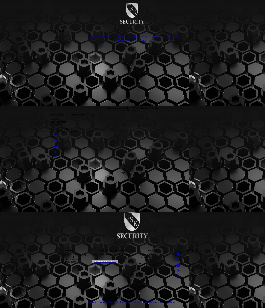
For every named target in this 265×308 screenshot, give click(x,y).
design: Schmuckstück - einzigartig (159, 302)
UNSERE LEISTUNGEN (100, 37)
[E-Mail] (57, 147)
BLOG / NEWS (124, 41)
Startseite (92, 302)
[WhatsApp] (56, 152)
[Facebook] (56, 142)
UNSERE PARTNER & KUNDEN (132, 37)
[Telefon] (56, 157)
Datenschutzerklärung (130, 302)
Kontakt (102, 302)
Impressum (113, 302)
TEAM (156, 37)
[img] (132, 14)
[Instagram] (56, 137)
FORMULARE (172, 37)
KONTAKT (140, 41)
